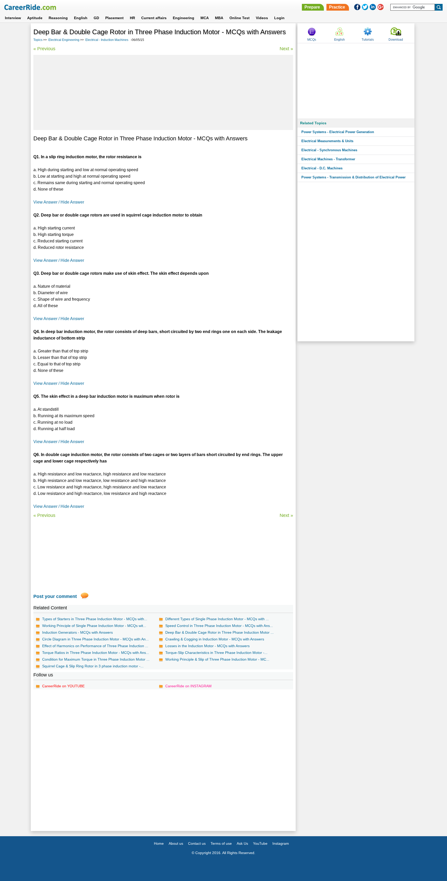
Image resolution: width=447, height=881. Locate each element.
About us (176, 843)
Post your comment (55, 596)
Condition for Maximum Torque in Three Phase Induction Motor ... (96, 659)
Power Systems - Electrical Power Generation (337, 132)
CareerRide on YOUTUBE (63, 686)
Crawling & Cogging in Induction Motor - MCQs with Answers (214, 639)
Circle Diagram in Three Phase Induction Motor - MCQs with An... (95, 639)
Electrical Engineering (63, 40)
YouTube (260, 843)
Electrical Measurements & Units (327, 141)
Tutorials (368, 39)
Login (279, 18)
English (80, 18)
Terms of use (221, 843)
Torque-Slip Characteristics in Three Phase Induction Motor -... (216, 653)
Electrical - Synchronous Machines (329, 150)
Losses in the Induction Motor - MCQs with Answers (207, 646)
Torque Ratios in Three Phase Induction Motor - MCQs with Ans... (95, 653)
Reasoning (58, 18)
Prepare (312, 7)
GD (96, 18)
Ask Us (242, 843)
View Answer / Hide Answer (58, 202)
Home (159, 843)
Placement (114, 18)
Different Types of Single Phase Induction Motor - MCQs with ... (217, 619)
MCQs (311, 39)
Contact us (197, 843)
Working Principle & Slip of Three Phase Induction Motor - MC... (217, 659)
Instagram (280, 843)
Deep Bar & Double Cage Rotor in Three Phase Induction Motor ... (219, 632)
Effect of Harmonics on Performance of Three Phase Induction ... (95, 646)
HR (132, 18)
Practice (337, 7)
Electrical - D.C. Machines (321, 168)
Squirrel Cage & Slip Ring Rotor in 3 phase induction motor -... (93, 666)
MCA (204, 18)
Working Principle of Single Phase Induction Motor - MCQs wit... (94, 626)
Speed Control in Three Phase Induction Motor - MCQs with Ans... (219, 626)
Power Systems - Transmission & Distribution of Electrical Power (353, 177)
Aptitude (34, 18)
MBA (219, 18)
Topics (37, 40)
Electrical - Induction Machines (106, 40)
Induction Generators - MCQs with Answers (77, 632)
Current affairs (154, 18)
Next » (286, 48)
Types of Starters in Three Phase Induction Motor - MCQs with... (94, 619)
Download (396, 39)
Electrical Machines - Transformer (328, 159)
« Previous (44, 48)
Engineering (183, 18)
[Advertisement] (163, 92)
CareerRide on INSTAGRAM (188, 686)
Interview (13, 18)
